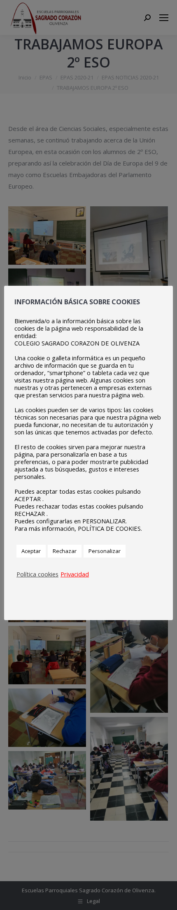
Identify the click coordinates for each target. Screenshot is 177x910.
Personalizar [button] (104, 551)
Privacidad (75, 574)
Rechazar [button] (65, 551)
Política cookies (37, 574)
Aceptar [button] (31, 551)
